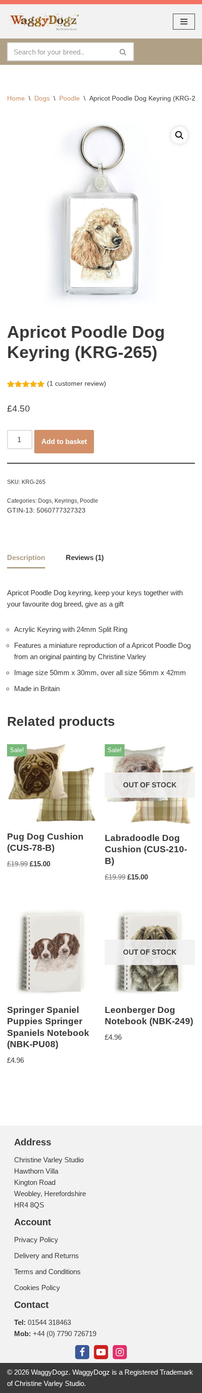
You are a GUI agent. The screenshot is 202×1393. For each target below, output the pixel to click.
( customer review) (76, 383)
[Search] (123, 51)
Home (16, 98)
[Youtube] (101, 1352)
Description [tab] (26, 557)
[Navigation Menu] (184, 22)
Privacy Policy (36, 1240)
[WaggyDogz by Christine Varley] (43, 21)
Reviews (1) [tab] (85, 557)
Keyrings (65, 501)
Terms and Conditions (47, 1272)
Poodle (69, 98)
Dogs (42, 98)
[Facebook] (82, 1352)
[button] (179, 135)
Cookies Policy (37, 1288)
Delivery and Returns (46, 1256)
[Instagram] (120, 1352)
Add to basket (64, 441)
